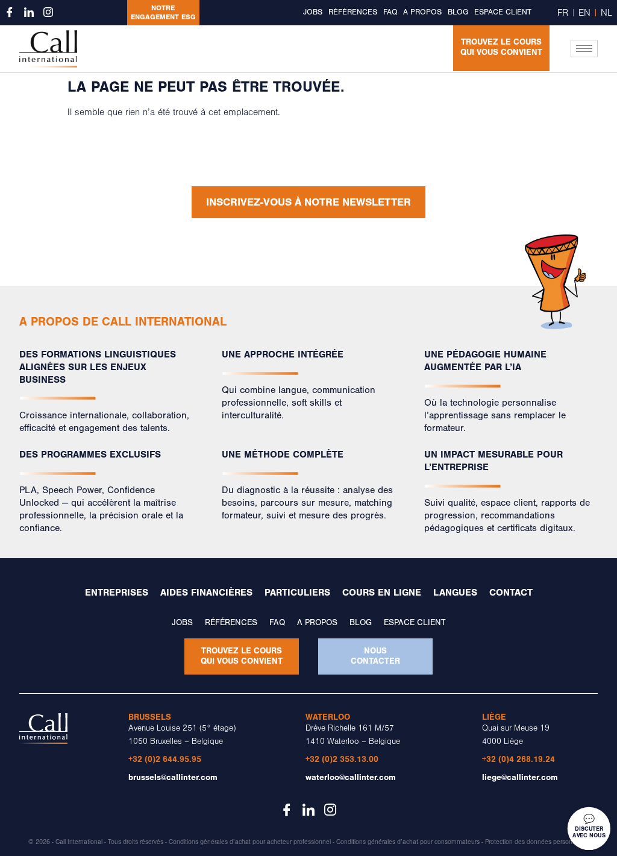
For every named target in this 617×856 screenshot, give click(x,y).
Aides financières (206, 592)
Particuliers (297, 592)
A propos (422, 12)
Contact (511, 592)
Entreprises (116, 592)
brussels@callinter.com (173, 777)
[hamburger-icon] (584, 48)
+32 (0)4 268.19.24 (518, 759)
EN (584, 12)
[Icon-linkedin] (29, 12)
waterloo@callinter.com (350, 777)
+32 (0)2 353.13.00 (341, 759)
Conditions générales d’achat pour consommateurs (408, 842)
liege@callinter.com (520, 777)
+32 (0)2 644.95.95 (164, 759)
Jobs (312, 12)
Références (352, 12)
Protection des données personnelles (537, 842)
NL (606, 12)
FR (562, 12)
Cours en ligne (381, 592)
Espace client (502, 12)
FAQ (390, 12)
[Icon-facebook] (9, 12)
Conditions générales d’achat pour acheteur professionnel (250, 842)
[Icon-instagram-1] (48, 12)
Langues (455, 592)
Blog (458, 12)
